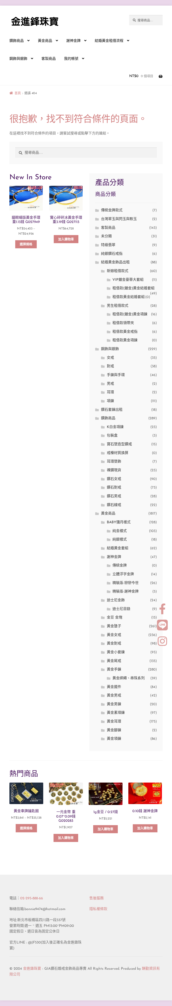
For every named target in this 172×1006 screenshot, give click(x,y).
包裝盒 (112, 435)
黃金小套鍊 (116, 652)
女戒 (110, 358)
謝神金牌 (73, 41)
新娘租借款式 (117, 271)
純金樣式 (119, 531)
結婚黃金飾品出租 (115, 262)
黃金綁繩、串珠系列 (128, 678)
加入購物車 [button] (66, 239)
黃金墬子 (114, 626)
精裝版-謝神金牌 (125, 591)
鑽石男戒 (114, 496)
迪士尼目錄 (121, 609)
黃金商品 (45, 41)
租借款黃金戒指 (125, 332)
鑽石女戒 (114, 479)
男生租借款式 (117, 306)
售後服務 (96, 898)
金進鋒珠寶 (32, 969)
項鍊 (110, 401)
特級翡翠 (108, 245)
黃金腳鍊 (114, 730)
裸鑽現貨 (114, 470)
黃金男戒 (114, 695)
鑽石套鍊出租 (112, 410)
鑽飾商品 (16, 41)
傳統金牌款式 (112, 210)
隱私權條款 (98, 909)
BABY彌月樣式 (119, 522)
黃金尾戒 (114, 661)
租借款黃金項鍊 (125, 340)
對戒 (110, 366)
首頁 (18, 93)
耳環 (110, 392)
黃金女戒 (114, 635)
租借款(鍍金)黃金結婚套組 (133, 288)
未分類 (106, 236)
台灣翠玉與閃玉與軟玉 (119, 219)
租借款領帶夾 (123, 323)
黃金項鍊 (114, 739)
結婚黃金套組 (117, 548)
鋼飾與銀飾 (18, 59)
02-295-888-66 (31, 898)
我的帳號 (71, 59)
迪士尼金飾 (116, 600)
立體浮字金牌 (123, 574)
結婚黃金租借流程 (109, 41)
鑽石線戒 (114, 505)
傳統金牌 (119, 565)
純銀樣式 (119, 539)
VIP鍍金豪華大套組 (128, 280)
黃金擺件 (114, 687)
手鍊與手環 (116, 375)
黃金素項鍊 (116, 713)
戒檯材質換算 (117, 453)
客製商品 (48, 59)
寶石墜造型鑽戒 (119, 444)
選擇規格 (26, 244)
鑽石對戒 (114, 487)
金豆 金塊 (114, 617)
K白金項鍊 (115, 427)
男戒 (110, 384)
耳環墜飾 (114, 461)
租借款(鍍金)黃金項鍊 (129, 314)
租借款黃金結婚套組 (128, 297)
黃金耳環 (114, 721)
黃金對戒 (114, 643)
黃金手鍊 (114, 669)
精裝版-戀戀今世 (125, 583)
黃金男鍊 (114, 704)
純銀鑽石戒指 (112, 254)
